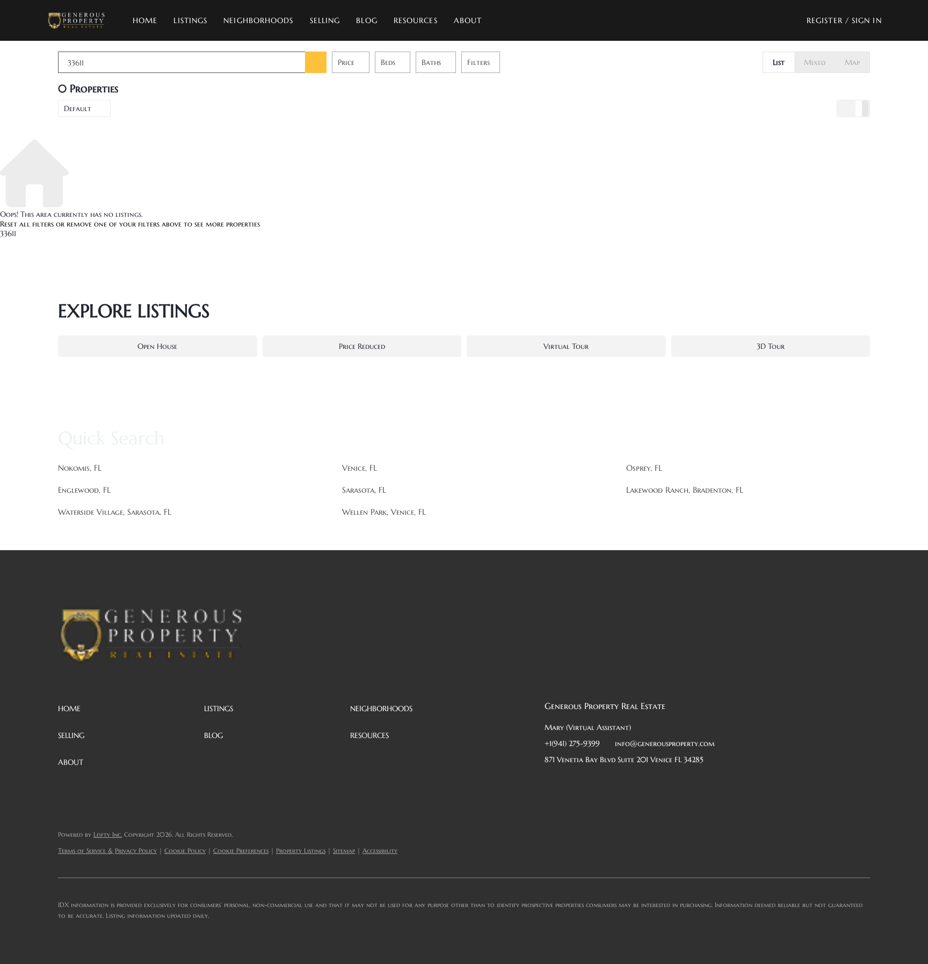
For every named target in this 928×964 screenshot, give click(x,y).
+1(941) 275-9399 (572, 743)
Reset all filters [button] (27, 224)
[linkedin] (574, 784)
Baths (431, 62)
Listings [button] (190, 20)
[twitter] (596, 784)
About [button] (468, 20)
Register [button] (825, 20)
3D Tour (771, 346)
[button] (76, 20)
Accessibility (380, 850)
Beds (388, 62)
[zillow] (617, 784)
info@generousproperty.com (665, 743)
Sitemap (344, 850)
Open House (157, 346)
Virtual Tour (566, 346)
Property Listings (300, 850)
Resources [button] (416, 20)
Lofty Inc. (107, 834)
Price (346, 62)
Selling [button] (325, 20)
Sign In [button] (867, 20)
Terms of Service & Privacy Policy (107, 850)
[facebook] (553, 784)
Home (145, 20)
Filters (478, 62)
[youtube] (660, 784)
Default (77, 108)
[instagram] (638, 784)
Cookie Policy (185, 850)
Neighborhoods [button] (258, 20)
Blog (366, 20)
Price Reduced (362, 346)
